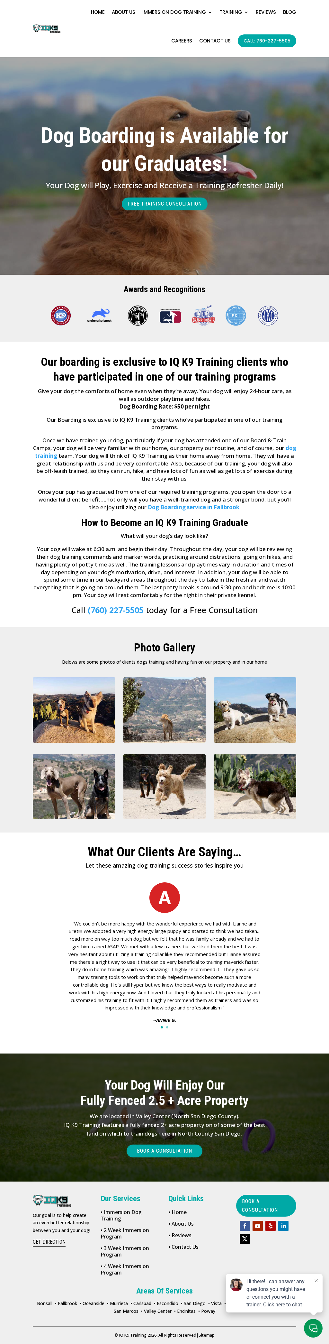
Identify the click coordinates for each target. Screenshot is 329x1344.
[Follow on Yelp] (270, 1226)
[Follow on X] (245, 1239)
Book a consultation (164, 1151)
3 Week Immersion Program (125, 1251)
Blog (289, 12)
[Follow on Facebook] (245, 1226)
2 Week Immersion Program (125, 1233)
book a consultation (260, 1205)
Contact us (215, 40)
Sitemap (205, 1335)
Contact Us (183, 1246)
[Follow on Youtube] (258, 1226)
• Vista (215, 1303)
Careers (181, 40)
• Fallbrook (66, 1303)
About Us (181, 1223)
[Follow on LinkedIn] (283, 1226)
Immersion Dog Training (174, 12)
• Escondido (166, 1303)
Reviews (266, 12)
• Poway (206, 1311)
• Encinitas (185, 1311)
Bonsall (44, 1303)
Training (230, 12)
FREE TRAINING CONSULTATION (165, 204)
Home (98, 12)
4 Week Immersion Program (125, 1269)
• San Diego (193, 1303)
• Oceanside (92, 1303)
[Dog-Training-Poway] (74, 709)
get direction (49, 1242)
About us (123, 12)
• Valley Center (156, 1311)
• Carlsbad (140, 1303)
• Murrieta (117, 1303)
